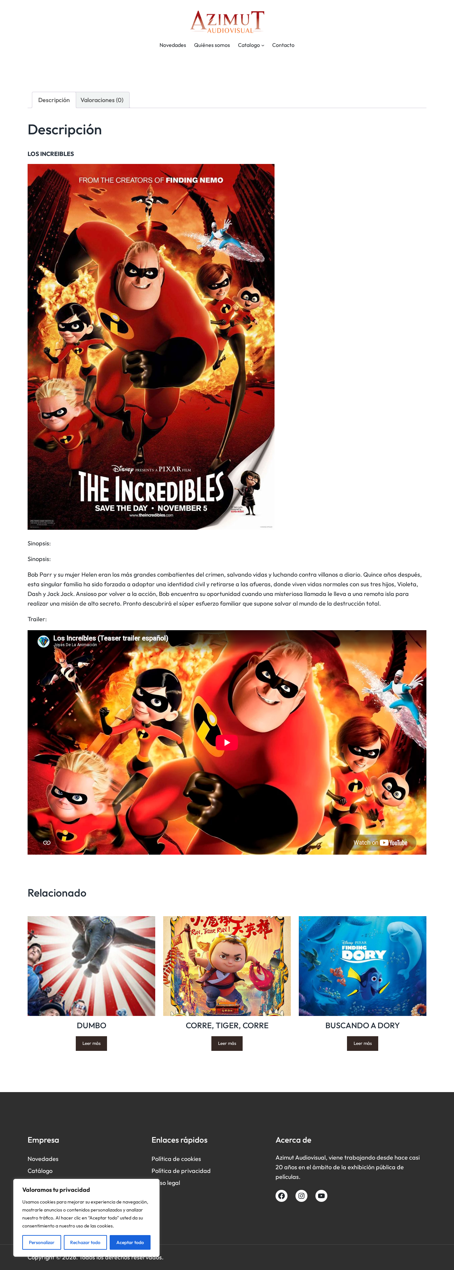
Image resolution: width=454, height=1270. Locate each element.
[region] (86, 1218)
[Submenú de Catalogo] (263, 45)
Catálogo (40, 1171)
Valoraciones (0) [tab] (101, 100)
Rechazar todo (85, 1242)
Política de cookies (176, 1159)
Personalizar (42, 1242)
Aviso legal (166, 1183)
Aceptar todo (130, 1242)
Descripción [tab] (54, 100)
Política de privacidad (181, 1171)
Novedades (43, 1159)
